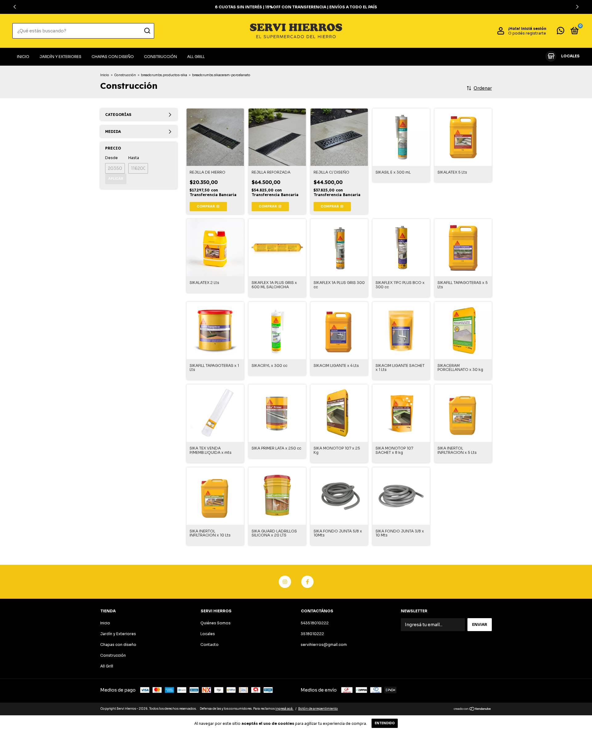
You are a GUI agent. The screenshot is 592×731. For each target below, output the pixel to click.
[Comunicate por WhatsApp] (560, 32)
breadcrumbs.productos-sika (164, 75)
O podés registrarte (527, 33)
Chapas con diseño (113, 56)
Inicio (23, 56)
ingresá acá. (284, 709)
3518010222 (312, 633)
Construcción (160, 56)
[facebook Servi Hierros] (307, 582)
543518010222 (315, 623)
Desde (111, 157)
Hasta (133, 157)
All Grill (196, 56)
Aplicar (115, 179)
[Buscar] (147, 30)
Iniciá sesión (533, 28)
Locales (207, 633)
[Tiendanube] (472, 709)
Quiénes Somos (215, 623)
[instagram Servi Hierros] (285, 582)
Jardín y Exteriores (60, 56)
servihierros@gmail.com (324, 644)
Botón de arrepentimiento (318, 709)
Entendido (385, 723)
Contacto (209, 644)
